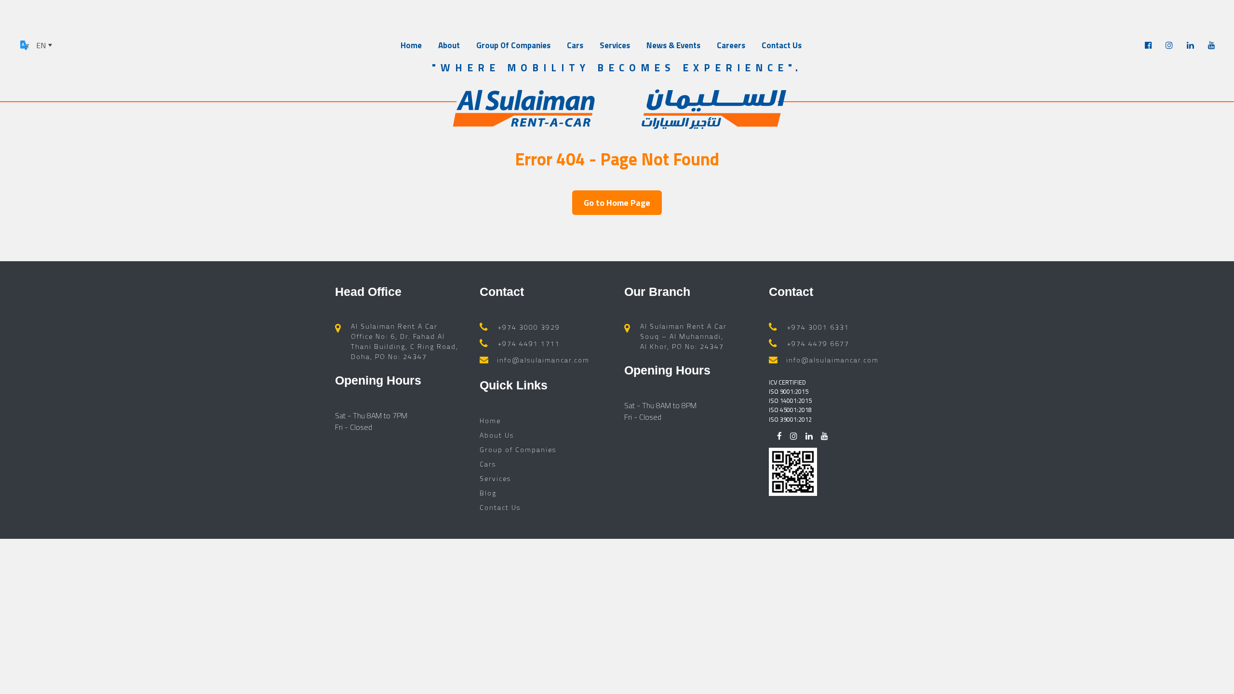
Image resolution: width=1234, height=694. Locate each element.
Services (615, 45)
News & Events (673, 45)
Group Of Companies (513, 45)
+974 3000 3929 (529, 327)
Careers (731, 45)
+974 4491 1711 (529, 343)
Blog (488, 493)
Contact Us (782, 45)
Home (411, 45)
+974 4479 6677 (818, 343)
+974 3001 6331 (818, 327)
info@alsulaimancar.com (543, 360)
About (449, 45)
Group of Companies (518, 449)
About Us (497, 435)
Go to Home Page (617, 202)
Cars (575, 45)
